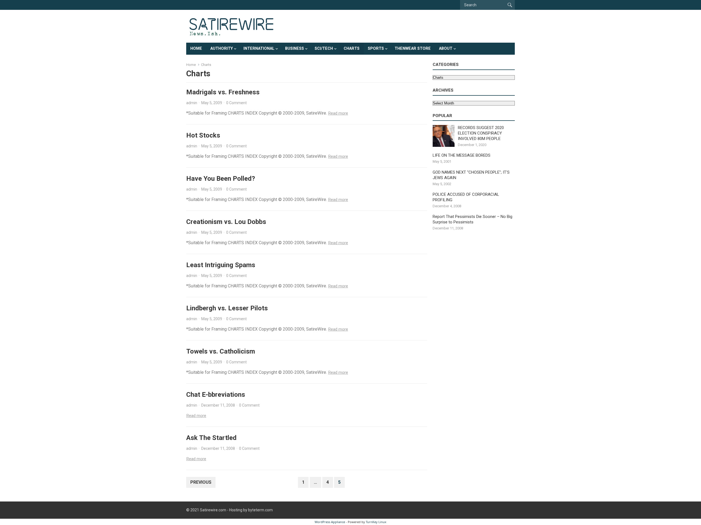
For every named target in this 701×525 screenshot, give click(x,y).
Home (196, 48)
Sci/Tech (324, 48)
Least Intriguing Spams (220, 265)
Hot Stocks (203, 135)
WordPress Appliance (330, 522)
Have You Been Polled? (220, 178)
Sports (376, 48)
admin (191, 103)
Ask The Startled (211, 438)
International (258, 48)
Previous (200, 482)
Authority (221, 48)
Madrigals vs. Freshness (223, 92)
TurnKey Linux (376, 522)
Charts (352, 48)
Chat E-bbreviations (215, 394)
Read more (338, 113)
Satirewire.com (213, 510)
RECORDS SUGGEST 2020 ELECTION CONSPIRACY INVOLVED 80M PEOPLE (481, 133)
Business (294, 48)
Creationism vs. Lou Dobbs (226, 222)
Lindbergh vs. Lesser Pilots (227, 308)
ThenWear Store (413, 48)
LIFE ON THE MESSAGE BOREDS (461, 155)
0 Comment (236, 103)
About (445, 48)
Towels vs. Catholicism (220, 351)
